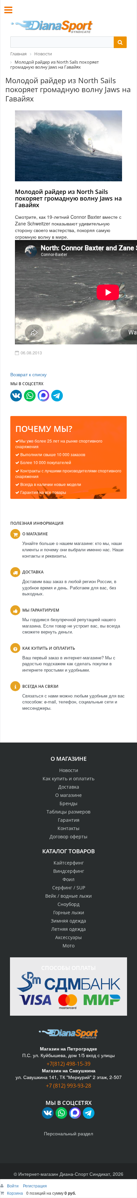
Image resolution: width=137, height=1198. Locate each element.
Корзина (15, 1193)
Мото (68, 945)
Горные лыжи (68, 912)
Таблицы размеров (68, 812)
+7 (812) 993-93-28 (68, 1085)
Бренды (68, 803)
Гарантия (68, 820)
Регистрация (35, 1185)
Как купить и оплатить (68, 778)
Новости (68, 770)
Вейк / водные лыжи (68, 896)
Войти (13, 1185)
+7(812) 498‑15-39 (68, 1063)
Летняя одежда (68, 929)
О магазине (68, 795)
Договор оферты (68, 836)
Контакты (68, 828)
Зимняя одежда (68, 921)
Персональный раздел (68, 1133)
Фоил (68, 879)
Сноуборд (68, 904)
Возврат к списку (28, 374)
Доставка (68, 787)
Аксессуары (68, 937)
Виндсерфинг (68, 871)
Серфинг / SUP (68, 887)
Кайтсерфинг (69, 863)
